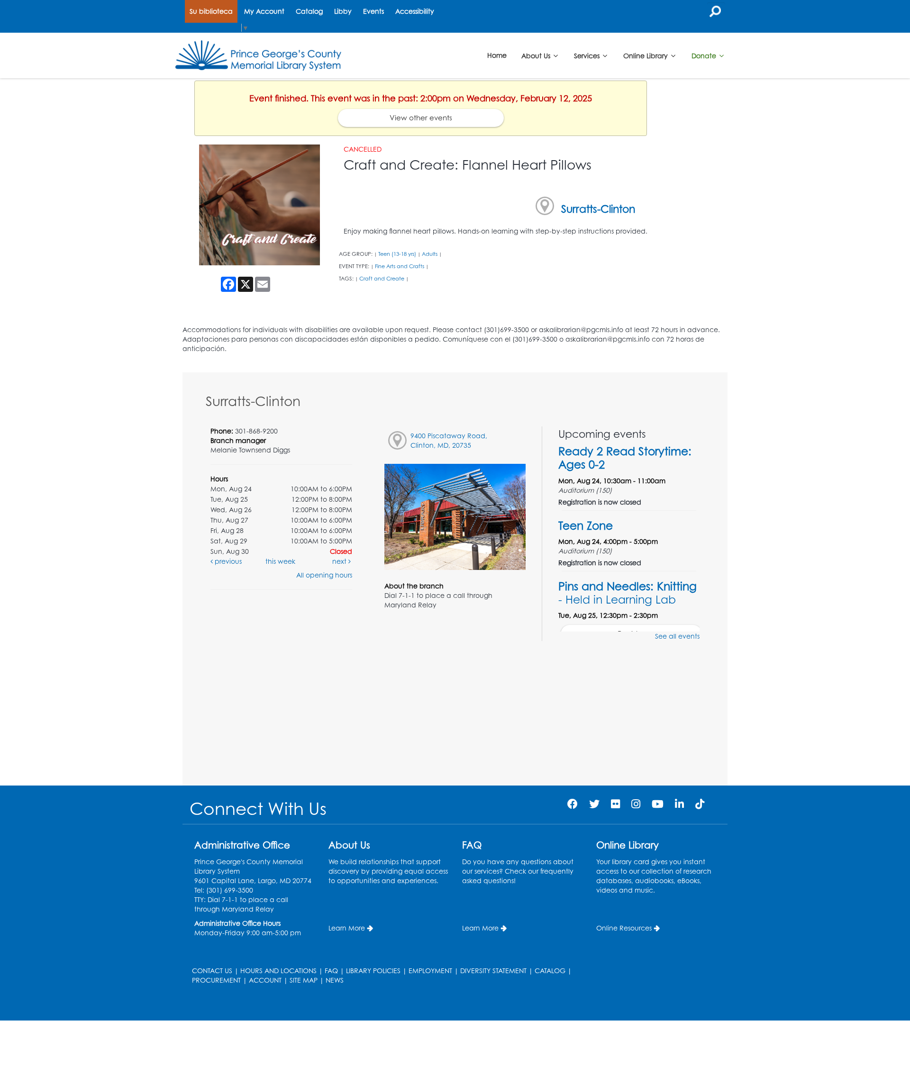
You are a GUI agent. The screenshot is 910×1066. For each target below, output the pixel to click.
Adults (429, 254)
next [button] (340, 561)
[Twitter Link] (594, 803)
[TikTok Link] (699, 803)
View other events (421, 117)
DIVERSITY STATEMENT (493, 971)
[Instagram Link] (635, 803)
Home (497, 55)
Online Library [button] (646, 55)
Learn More (346, 928)
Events (373, 11)
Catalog (309, 11)
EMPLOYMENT (430, 971)
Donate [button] (705, 55)
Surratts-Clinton (598, 208)
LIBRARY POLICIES (373, 971)
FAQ (331, 971)
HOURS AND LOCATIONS (278, 971)
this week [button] (280, 561)
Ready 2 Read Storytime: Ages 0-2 (625, 457)
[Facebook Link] (572, 803)
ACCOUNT (265, 980)
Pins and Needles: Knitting (627, 592)
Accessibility (414, 11)
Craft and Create (381, 278)
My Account (264, 11)
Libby (343, 11)
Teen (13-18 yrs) (397, 254)
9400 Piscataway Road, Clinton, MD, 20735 (448, 440)
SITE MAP (304, 980)
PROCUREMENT (216, 980)
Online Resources (624, 928)
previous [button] (227, 561)
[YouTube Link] (658, 803)
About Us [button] (536, 55)
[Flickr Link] (615, 803)
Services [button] (587, 55)
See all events (677, 636)
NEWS (335, 980)
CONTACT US (212, 971)
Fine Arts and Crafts (399, 266)
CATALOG (550, 971)
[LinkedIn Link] (679, 803)
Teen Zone (585, 525)
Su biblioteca (211, 11)
